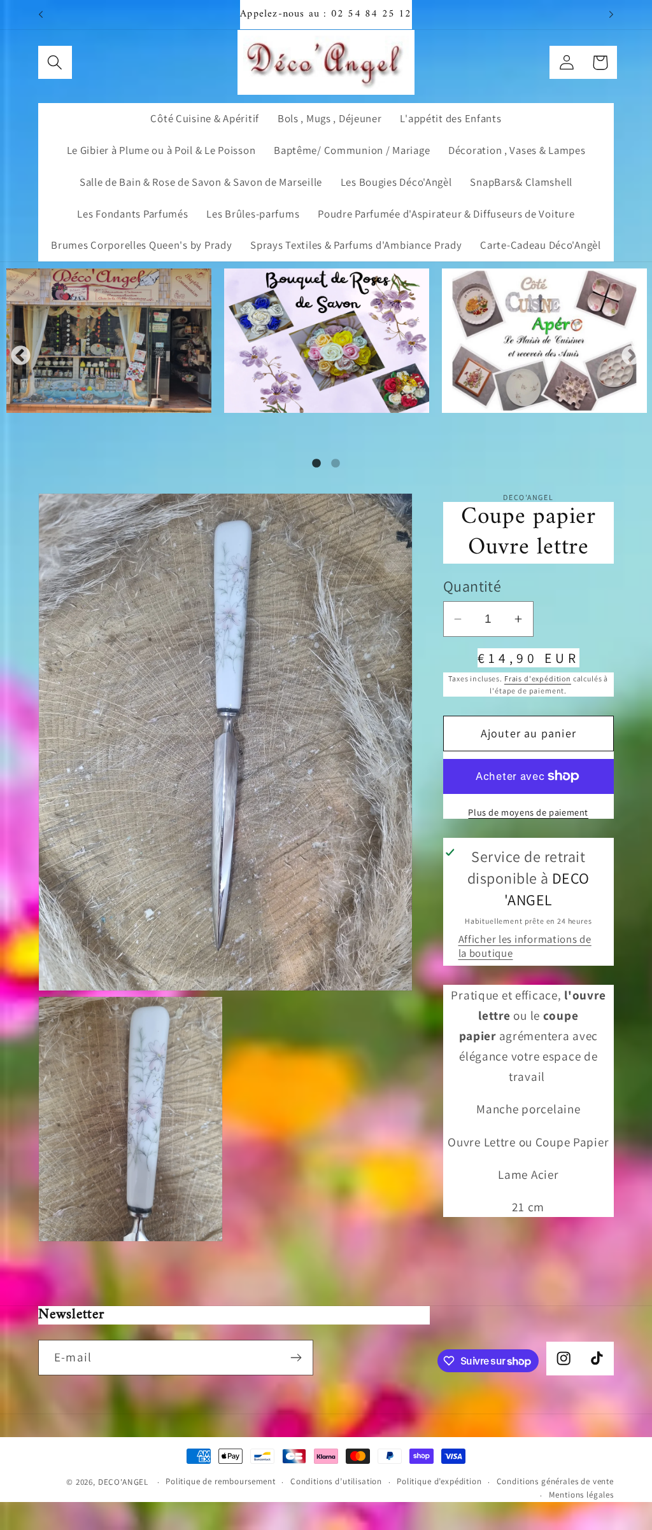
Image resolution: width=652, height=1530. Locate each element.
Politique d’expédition (439, 1481)
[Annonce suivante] (611, 14)
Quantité (472, 586)
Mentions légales (581, 1494)
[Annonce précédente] (41, 14)
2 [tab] (335, 463)
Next (631, 356)
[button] (55, 63)
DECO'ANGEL (124, 1482)
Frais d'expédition (537, 678)
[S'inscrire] (296, 1357)
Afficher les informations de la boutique (525, 946)
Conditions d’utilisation (336, 1481)
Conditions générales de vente (555, 1481)
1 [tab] (316, 463)
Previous (21, 356)
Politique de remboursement (221, 1481)
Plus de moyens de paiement (528, 812)
